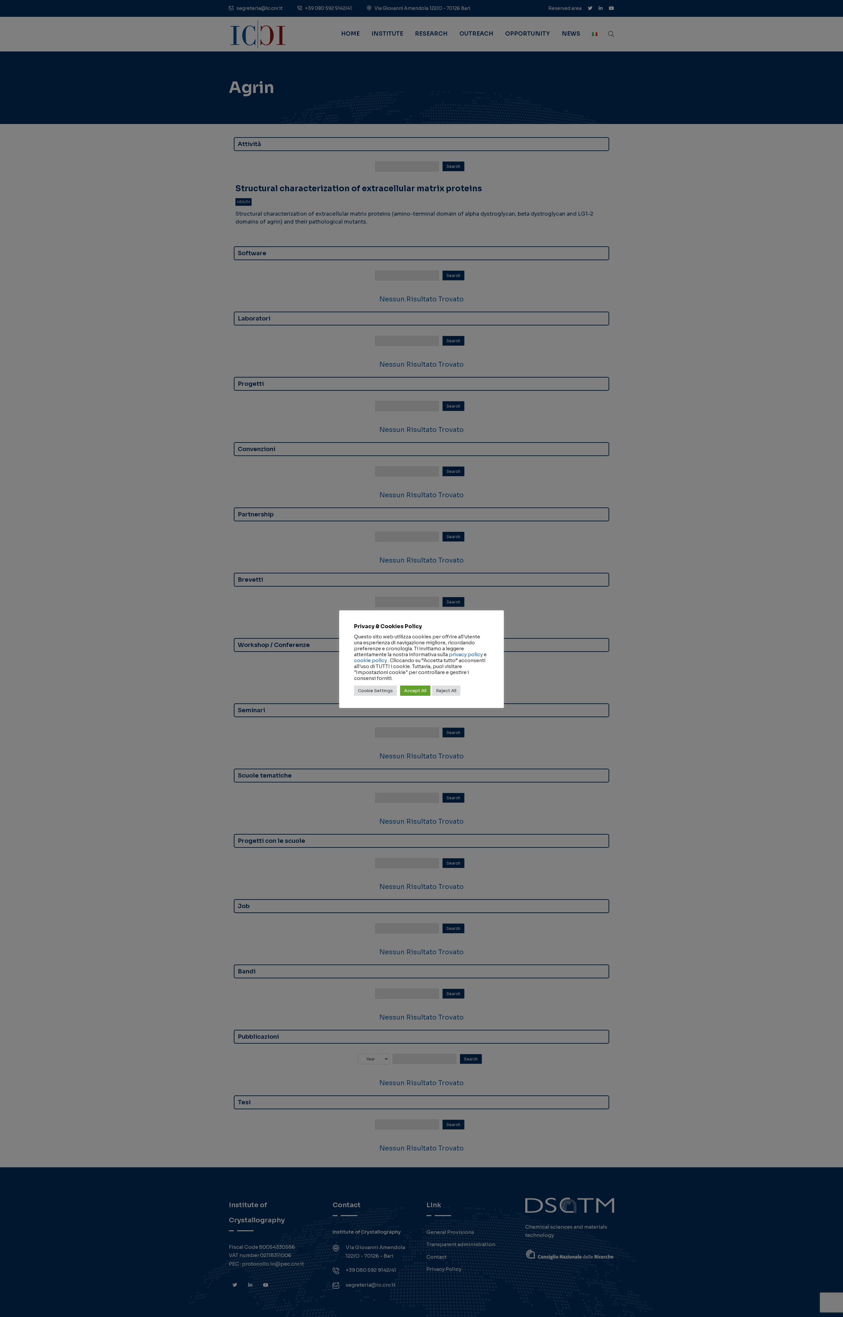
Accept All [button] (415, 690)
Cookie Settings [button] (375, 690)
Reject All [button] (446, 690)
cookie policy (370, 660)
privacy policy (466, 655)
